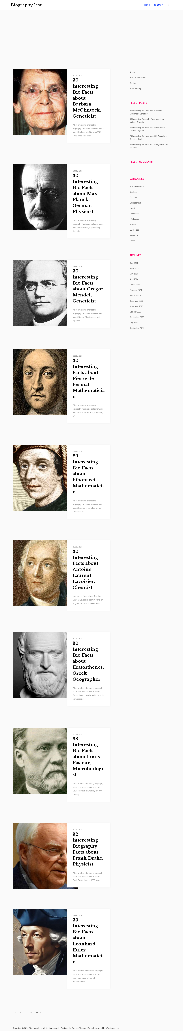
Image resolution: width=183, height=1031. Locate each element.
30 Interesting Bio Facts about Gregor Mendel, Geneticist (88, 286)
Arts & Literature (137, 186)
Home (147, 5)
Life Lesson (134, 219)
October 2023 (135, 312)
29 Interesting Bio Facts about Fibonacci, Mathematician (89, 474)
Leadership (134, 214)
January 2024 (135, 295)
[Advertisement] (91, 39)
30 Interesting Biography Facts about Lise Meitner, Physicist (147, 120)
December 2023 (136, 301)
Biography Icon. (36, 1028)
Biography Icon (27, 5)
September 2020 (137, 328)
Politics (133, 224)
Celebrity (133, 192)
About (132, 72)
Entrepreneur (135, 203)
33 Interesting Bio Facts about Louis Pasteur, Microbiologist (88, 756)
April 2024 (134, 279)
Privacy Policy (135, 88)
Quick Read (134, 230)
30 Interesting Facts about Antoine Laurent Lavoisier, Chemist (85, 569)
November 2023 (136, 306)
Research (78, 76)
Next (38, 1012)
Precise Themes (79, 1028)
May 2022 (134, 323)
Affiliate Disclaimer (137, 78)
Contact (158, 5)
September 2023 (137, 317)
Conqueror (134, 197)
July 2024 (134, 263)
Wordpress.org (112, 1028)
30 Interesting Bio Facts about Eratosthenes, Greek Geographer (88, 661)
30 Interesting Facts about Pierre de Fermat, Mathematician (89, 378)
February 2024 (136, 290)
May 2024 (134, 274)
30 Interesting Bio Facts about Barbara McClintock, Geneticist (87, 98)
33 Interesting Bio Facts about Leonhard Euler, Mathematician (89, 941)
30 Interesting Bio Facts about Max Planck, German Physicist (85, 193)
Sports (132, 241)
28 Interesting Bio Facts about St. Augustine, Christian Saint (148, 137)
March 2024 (135, 285)
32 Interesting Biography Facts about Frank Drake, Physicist (88, 849)
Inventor (133, 208)
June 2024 (134, 268)
